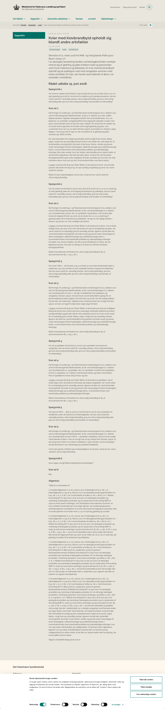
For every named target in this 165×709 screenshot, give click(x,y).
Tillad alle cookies (146, 680)
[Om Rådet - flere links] (24, 18)
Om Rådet (18, 19)
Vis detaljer (116, 705)
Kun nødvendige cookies (146, 694)
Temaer (79, 19)
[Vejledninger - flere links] (115, 18)
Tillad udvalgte (146, 687)
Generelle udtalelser (57, 19)
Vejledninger (107, 19)
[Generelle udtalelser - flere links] (69, 18)
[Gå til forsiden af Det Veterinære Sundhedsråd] (39, 7)
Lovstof (92, 19)
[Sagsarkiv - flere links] (41, 18)
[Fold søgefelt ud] (149, 7)
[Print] (150, 25)
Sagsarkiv (35, 19)
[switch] (65, 704)
